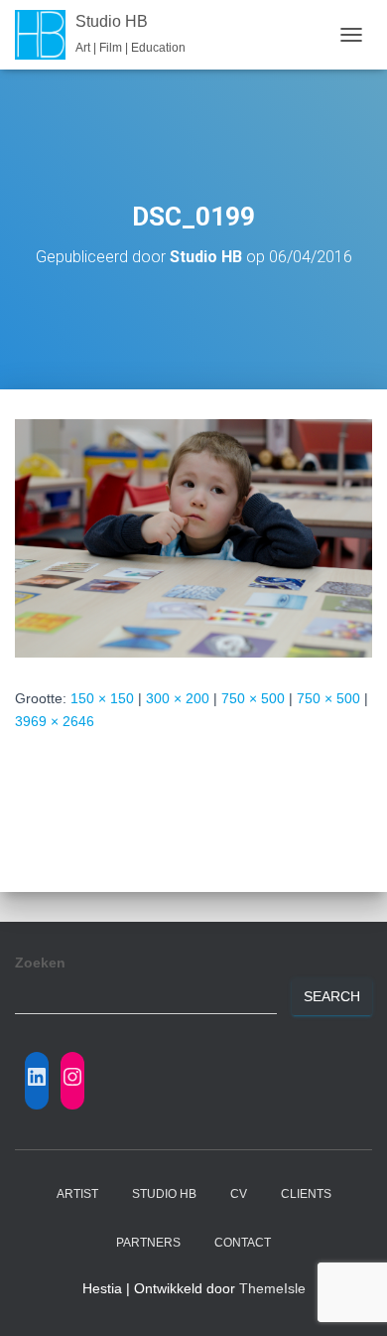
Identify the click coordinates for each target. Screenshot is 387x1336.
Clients (306, 1194)
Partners (148, 1243)
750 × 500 (253, 698)
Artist (77, 1194)
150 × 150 (102, 698)
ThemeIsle (272, 1288)
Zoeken (40, 962)
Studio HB (164, 1194)
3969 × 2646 (54, 721)
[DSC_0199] (193, 537)
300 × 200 (177, 698)
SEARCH (332, 996)
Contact (242, 1243)
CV (238, 1194)
